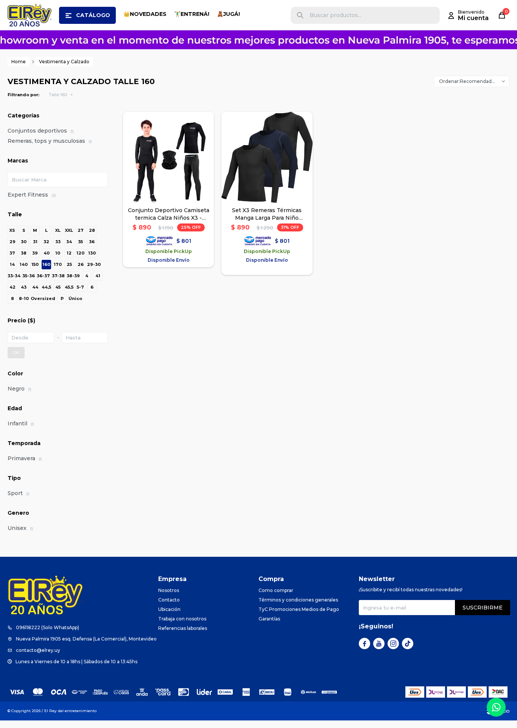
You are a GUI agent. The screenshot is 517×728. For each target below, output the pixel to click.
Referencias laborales (182, 628)
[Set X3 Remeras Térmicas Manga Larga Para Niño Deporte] (266, 157)
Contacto (169, 600)
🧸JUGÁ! (228, 14)
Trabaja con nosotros (182, 619)
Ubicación (169, 609)
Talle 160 (58, 94)
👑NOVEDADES (145, 14)
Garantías (269, 619)
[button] (300, 15)
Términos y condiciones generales (298, 600)
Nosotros (168, 590)
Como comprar (275, 590)
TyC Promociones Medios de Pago (298, 609)
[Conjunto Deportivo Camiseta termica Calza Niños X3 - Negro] (168, 157)
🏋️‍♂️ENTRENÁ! (191, 14)
